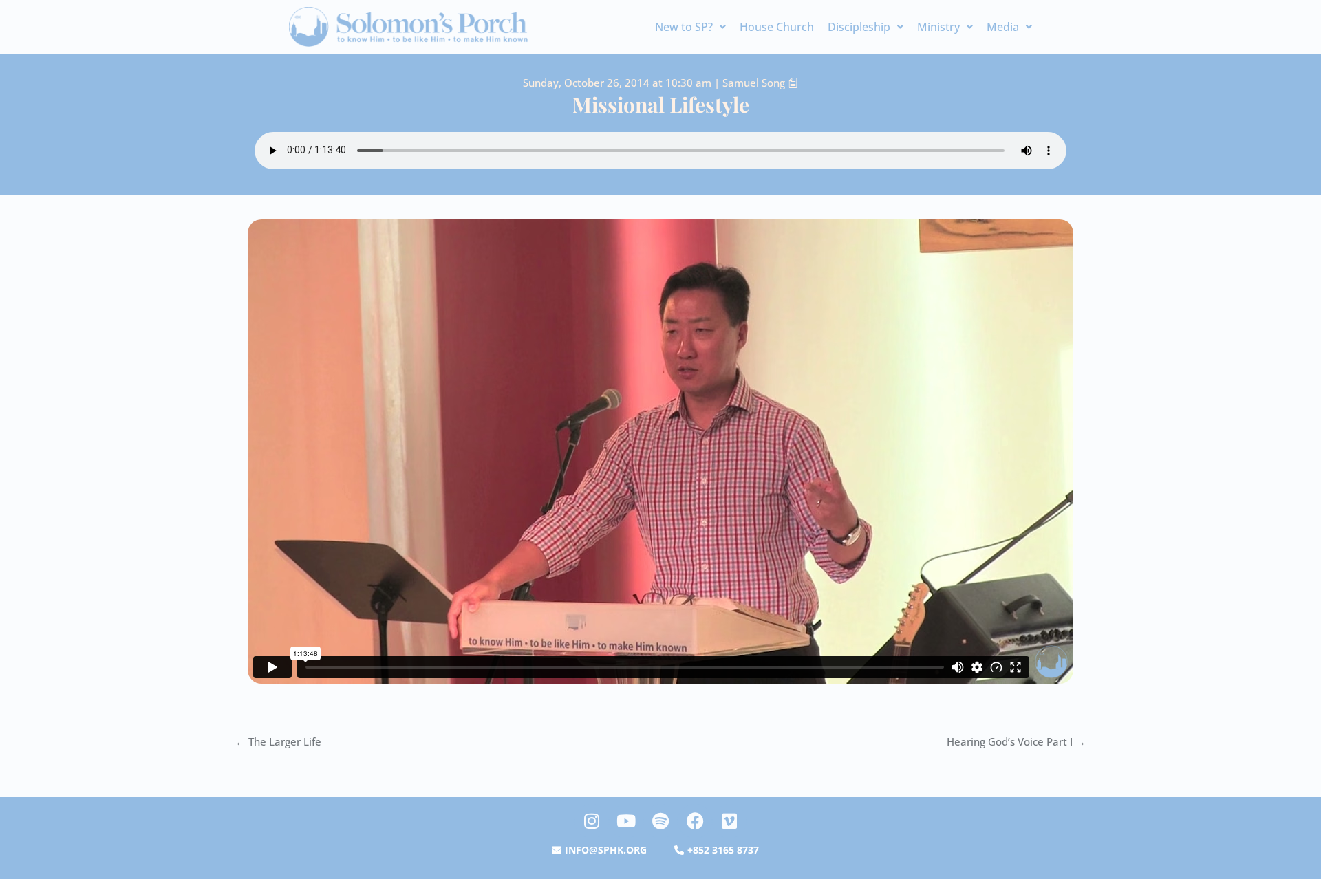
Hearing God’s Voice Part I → (1016, 741)
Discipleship (859, 26)
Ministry (938, 26)
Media (1003, 26)
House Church (777, 26)
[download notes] (793, 82)
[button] (690, 27)
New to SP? (684, 26)
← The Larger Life (278, 741)
